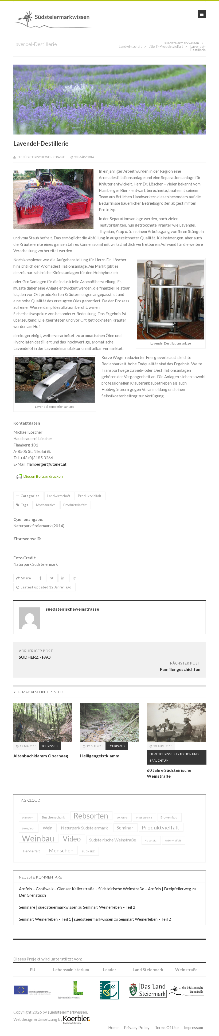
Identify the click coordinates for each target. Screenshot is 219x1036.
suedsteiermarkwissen (181, 43)
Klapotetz (150, 840)
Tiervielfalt (31, 851)
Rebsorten (90, 815)
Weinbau (38, 838)
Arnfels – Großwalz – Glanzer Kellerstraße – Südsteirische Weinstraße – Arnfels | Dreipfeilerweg (105, 888)
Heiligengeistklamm (99, 755)
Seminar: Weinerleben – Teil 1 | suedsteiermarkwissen (66, 919)
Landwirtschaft (130, 46)
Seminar (124, 828)
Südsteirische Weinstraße (112, 839)
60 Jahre (122, 817)
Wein (47, 827)
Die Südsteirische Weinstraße (41, 157)
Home (113, 1027)
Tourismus (49, 746)
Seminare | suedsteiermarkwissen (48, 907)
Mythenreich (46, 505)
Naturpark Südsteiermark (84, 827)
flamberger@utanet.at (47, 464)
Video (72, 839)
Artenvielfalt (173, 840)
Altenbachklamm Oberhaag (40, 755)
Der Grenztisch (32, 895)
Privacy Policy (137, 1027)
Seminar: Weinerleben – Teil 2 (109, 907)
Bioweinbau (169, 817)
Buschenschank (53, 817)
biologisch (28, 828)
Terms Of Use (167, 1027)
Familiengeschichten (180, 669)
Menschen (61, 850)
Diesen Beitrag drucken (43, 476)
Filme (154, 754)
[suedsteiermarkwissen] (54, 18)
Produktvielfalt (171, 46)
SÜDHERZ (88, 851)
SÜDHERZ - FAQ (35, 656)
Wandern (27, 817)
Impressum (193, 1027)
